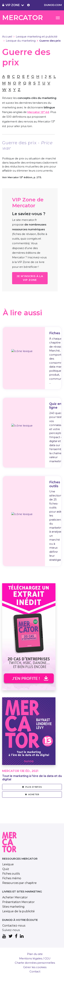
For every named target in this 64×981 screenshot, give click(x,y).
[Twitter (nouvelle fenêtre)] (10, 936)
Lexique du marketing (21, 40)
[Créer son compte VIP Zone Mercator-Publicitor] (28, 5)
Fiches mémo (11, 878)
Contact (35, 971)
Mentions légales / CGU (34, 958)
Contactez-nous (13, 925)
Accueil (7, 36)
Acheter (33, 794)
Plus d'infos (33, 787)
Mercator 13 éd (38, 112)
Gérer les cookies (34, 967)
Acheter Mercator (15, 897)
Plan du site (35, 954)
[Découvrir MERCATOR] (28, 733)
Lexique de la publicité (18, 911)
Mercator (22, 17)
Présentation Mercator (18, 902)
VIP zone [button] (13, 5)
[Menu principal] (58, 17)
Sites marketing (13, 906)
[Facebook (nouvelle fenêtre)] (16, 936)
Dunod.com (53, 5)
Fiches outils (11, 873)
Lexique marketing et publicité (36, 36)
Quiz (5, 869)
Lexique (8, 864)
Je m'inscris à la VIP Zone (30, 278)
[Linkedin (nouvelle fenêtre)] (22, 936)
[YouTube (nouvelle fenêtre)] (4, 936)
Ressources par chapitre (19, 883)
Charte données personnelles (35, 962)
